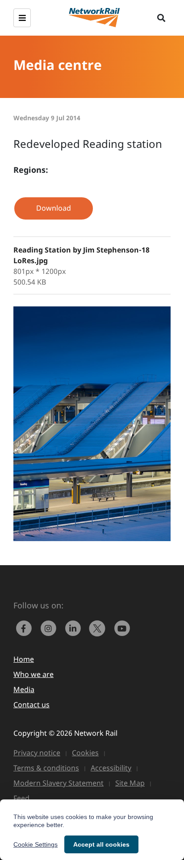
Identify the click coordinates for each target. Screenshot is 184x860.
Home (23, 659)
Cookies (85, 753)
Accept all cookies (101, 844)
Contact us (31, 704)
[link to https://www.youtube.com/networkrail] (123, 627)
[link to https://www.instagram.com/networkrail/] (50, 627)
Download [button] (53, 208)
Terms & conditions (46, 768)
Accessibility (111, 768)
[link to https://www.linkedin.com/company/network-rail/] (75, 627)
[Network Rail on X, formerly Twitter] (99, 627)
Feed (21, 798)
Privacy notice (36, 753)
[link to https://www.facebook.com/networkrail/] (25, 627)
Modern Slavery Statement (58, 783)
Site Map (130, 783)
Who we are (33, 674)
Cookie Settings (35, 844)
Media (23, 689)
